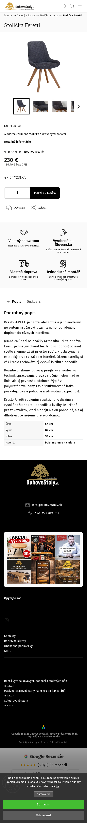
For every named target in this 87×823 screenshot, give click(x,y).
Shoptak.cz (64, 742)
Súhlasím (43, 804)
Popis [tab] (16, 301)
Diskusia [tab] (33, 301)
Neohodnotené (34, 151)
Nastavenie (44, 794)
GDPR (7, 651)
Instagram (49, 496)
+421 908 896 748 (47, 513)
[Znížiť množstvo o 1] (9, 193)
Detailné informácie (17, 142)
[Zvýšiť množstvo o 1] (25, 193)
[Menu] (80, 6)
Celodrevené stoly (16, 700)
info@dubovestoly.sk (47, 505)
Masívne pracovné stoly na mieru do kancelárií (34, 691)
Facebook (38, 496)
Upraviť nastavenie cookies (44, 736)
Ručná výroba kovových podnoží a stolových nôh (35, 681)
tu (57, 786)
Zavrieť (73, 217)
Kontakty (10, 636)
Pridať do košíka (45, 193)
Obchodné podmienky (18, 646)
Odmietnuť (43, 815)
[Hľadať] (65, 6)
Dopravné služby (15, 641)
